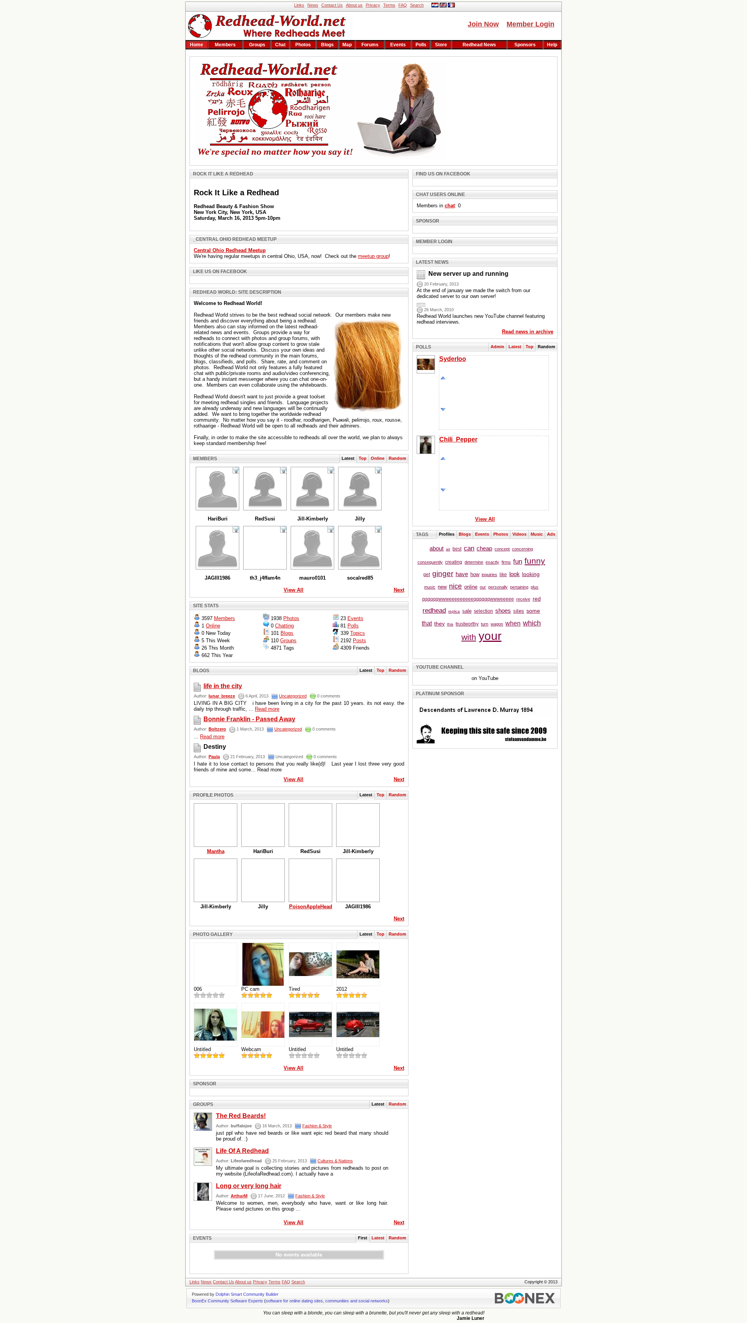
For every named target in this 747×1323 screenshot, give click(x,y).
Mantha (215, 851)
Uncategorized (293, 696)
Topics (357, 633)
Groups (257, 44)
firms (506, 562)
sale (467, 611)
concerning (522, 549)
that (427, 623)
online (470, 587)
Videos (519, 534)
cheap (484, 548)
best (456, 549)
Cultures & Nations (335, 1160)
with (468, 637)
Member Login (530, 24)
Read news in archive (527, 332)
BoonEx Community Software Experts (227, 1300)
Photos (303, 44)
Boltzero (217, 729)
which (532, 623)
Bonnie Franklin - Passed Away (249, 719)
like (503, 574)
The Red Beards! (241, 1116)
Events (398, 44)
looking (531, 574)
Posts (359, 640)
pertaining (519, 587)
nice (455, 586)
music (429, 587)
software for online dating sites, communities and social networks (327, 1300)
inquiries (489, 574)
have (462, 574)
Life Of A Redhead (242, 1151)
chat (280, 44)
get (426, 574)
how (474, 574)
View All (293, 590)
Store (441, 44)
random (397, 458)
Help (552, 44)
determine (474, 562)
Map (347, 44)
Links (299, 5)
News (312, 5)
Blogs (327, 44)
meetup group (373, 256)
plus (534, 587)
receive (523, 599)
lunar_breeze (222, 696)
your (490, 635)
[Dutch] (434, 6)
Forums (370, 44)
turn (484, 624)
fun (517, 561)
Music (537, 534)
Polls (421, 44)
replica (454, 611)
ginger (442, 574)
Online (377, 458)
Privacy (373, 5)
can (469, 548)
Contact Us (332, 5)
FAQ (402, 5)
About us (354, 5)
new (442, 587)
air (448, 549)
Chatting (284, 626)
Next (399, 590)
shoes (503, 610)
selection (483, 611)
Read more (267, 709)
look (514, 574)
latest (378, 1237)
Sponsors (525, 44)
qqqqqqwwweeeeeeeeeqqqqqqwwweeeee (468, 599)
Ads (551, 534)
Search (417, 5)
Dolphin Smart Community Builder (247, 1294)
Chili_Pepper (458, 439)
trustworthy (467, 624)
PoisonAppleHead (310, 906)
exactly (492, 562)
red (537, 599)
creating (453, 562)
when (513, 623)
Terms (389, 5)
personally (498, 587)
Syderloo (452, 359)
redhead (434, 610)
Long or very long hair (248, 1186)
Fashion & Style (317, 1125)
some (533, 611)
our (483, 587)
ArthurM (239, 1195)
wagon (497, 624)
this (450, 624)
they (439, 623)
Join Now (483, 24)
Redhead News (479, 44)
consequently (430, 562)
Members (225, 44)
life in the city (222, 686)
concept (502, 549)
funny (534, 560)
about (437, 548)
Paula (214, 756)
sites (518, 611)
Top (362, 458)
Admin (497, 346)
